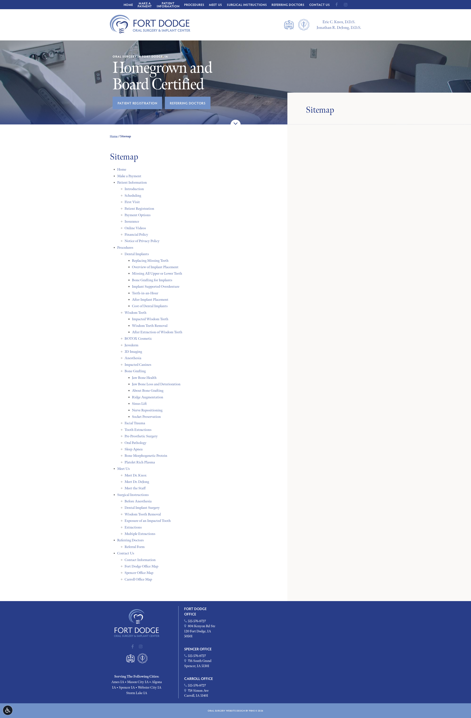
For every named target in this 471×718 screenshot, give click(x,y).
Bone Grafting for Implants (152, 280)
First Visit (132, 202)
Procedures (194, 4)
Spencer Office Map (139, 573)
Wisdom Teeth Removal (149, 326)
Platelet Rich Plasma (140, 462)
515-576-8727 (195, 621)
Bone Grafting (135, 371)
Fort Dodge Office (195, 611)
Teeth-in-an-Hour (145, 293)
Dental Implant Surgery (142, 508)
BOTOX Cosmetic (138, 338)
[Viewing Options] (8, 710)
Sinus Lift (139, 403)
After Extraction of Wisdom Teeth (157, 332)
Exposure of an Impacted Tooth (148, 521)
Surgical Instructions (247, 4)
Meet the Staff (135, 488)
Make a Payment (129, 176)
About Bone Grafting (147, 390)
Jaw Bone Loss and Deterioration (156, 384)
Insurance (132, 221)
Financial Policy (136, 234)
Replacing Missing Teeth (150, 260)
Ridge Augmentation (147, 397)
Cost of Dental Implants (150, 306)
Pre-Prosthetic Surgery (141, 436)
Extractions (133, 527)
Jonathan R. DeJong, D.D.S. (339, 27)
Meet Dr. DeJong (137, 482)
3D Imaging (133, 351)
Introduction (134, 189)
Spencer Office (198, 648)
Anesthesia (133, 358)
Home (128, 4)
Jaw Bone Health (144, 378)
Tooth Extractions (138, 430)
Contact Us (319, 4)
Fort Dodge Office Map (141, 566)
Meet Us (215, 4)
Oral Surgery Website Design (226, 710)
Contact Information (140, 560)
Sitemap (320, 110)
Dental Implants (137, 254)
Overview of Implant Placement (155, 267)
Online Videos (135, 228)
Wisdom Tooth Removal (143, 514)
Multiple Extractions (140, 534)
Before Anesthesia (138, 501)
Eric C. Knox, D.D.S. (339, 21)
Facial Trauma (135, 423)
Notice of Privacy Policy (142, 241)
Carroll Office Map (138, 579)
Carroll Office (198, 678)
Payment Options (137, 215)
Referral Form (135, 547)
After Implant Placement (150, 299)
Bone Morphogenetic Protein (146, 455)
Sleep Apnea (134, 449)
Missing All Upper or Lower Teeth (157, 273)
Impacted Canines (138, 364)
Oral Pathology (135, 443)
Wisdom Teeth (135, 312)
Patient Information (132, 182)
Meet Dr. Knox (135, 475)
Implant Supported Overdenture (155, 286)
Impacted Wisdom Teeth (150, 319)
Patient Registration (139, 208)
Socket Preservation (146, 417)
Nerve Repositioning (147, 410)
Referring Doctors (288, 4)
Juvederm (131, 345)
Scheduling (133, 195)
